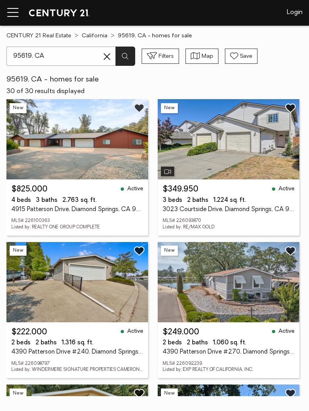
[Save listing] (139, 108)
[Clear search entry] (107, 56)
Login (295, 12)
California (94, 36)
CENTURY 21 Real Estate (38, 36)
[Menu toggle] (12, 12)
